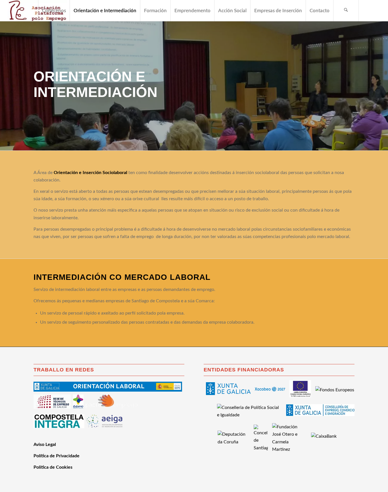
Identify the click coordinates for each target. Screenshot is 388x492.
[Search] (346, 10)
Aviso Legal (45, 444)
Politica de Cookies (53, 467)
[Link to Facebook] (367, 10)
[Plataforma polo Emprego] (37, 10)
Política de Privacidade (57, 456)
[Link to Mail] (376, 10)
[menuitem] (54, 10)
